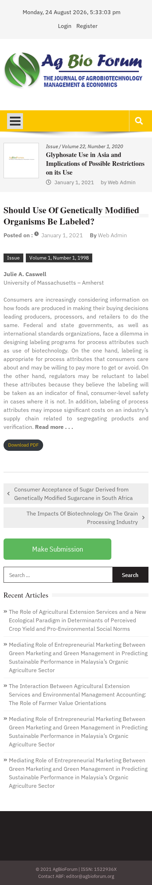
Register (87, 25)
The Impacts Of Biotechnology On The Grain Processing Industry (82, 517)
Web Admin (42, 182)
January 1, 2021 (62, 235)
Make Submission (57, 549)
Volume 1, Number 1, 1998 (59, 258)
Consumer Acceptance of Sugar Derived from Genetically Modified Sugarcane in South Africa (73, 493)
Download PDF (23, 445)
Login (64, 25)
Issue (124, 146)
